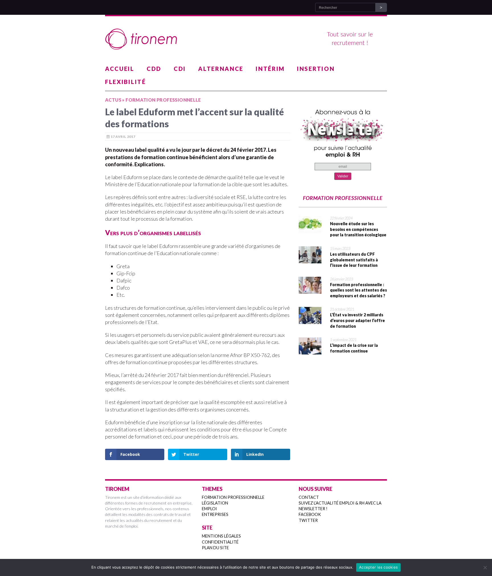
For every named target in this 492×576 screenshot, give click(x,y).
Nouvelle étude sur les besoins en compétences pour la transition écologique (358, 229)
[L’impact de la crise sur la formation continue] (310, 351)
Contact (309, 497)
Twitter (308, 520)
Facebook (310, 514)
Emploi (209, 508)
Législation (215, 503)
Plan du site (215, 547)
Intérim (270, 68)
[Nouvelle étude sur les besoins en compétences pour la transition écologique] (310, 229)
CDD (154, 68)
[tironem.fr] (246, 39)
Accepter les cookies (378, 567)
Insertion (316, 68)
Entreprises (215, 514)
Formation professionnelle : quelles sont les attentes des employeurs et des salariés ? (358, 290)
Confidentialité (220, 542)
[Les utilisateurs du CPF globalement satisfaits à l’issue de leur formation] (310, 260)
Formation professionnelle (233, 497)
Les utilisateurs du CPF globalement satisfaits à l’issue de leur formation (354, 260)
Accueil (119, 68)
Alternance (220, 68)
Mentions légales (221, 536)
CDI (180, 68)
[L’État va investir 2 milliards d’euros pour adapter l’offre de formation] (310, 320)
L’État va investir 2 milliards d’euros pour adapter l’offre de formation (357, 320)
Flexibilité (125, 81)
